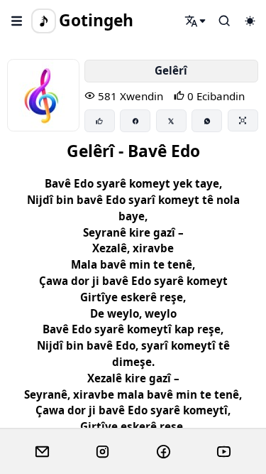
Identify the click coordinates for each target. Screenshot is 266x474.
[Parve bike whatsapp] (207, 120)
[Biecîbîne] (99, 120)
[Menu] (17, 20)
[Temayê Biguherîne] (249, 20)
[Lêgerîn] (196, 20)
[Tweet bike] (171, 120)
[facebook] (163, 452)
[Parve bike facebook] (135, 120)
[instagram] (102, 452)
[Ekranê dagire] (243, 120)
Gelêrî (171, 70)
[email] (42, 452)
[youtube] (223, 452)
